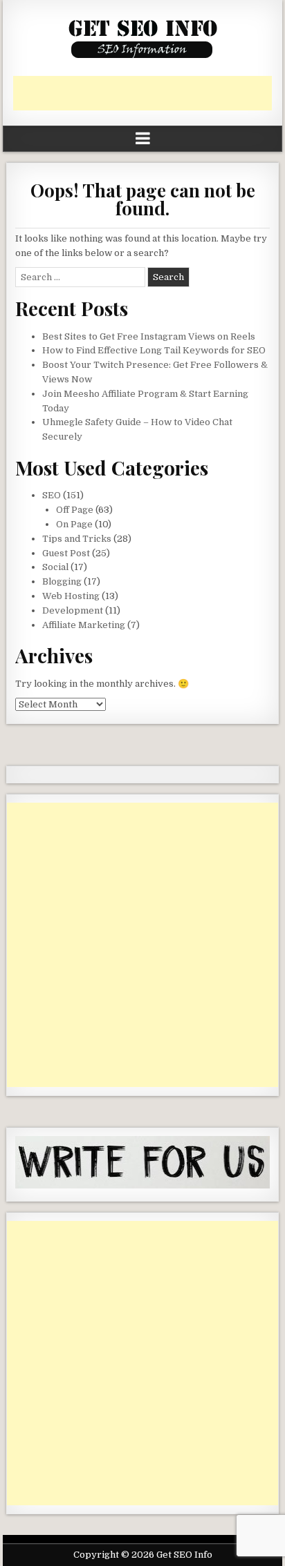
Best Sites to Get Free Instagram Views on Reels (148, 336)
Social (55, 567)
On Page (74, 524)
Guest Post (66, 553)
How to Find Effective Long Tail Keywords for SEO (154, 350)
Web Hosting (71, 596)
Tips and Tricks (76, 539)
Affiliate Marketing (83, 625)
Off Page (74, 510)
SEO (51, 495)
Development (72, 610)
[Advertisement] (148, 93)
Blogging (62, 581)
